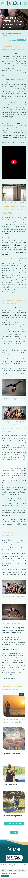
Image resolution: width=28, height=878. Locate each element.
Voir (2, 720)
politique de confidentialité (17, 868)
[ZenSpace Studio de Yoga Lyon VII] (14, 192)
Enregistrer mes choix (14, 873)
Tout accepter (5, 876)
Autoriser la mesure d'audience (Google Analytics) (13, 870)
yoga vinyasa (5, 35)
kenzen (10, 33)
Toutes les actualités (14, 823)
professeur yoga (16, 33)
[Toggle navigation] (25, 3)
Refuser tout (4, 873)
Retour (15, 832)
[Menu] (2, 3)
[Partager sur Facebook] (18, 40)
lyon (6, 33)
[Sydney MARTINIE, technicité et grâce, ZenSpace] (14, 387)
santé (3, 33)
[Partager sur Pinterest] (24, 40)
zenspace (11, 35)
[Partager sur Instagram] (21, 40)
